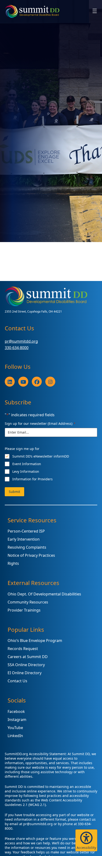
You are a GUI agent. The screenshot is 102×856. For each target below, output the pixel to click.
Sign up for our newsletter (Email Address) (40, 423)
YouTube (15, 727)
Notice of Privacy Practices (31, 555)
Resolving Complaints (27, 547)
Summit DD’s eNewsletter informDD (40, 456)
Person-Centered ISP (26, 531)
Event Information (26, 464)
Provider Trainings (24, 610)
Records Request (23, 648)
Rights (13, 563)
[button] (86, 840)
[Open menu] (94, 10)
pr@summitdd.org (21, 341)
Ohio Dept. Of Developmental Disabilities (44, 594)
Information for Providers (32, 479)
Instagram (17, 719)
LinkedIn (15, 735)
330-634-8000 (16, 347)
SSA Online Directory (26, 664)
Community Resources (28, 602)
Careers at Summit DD (28, 656)
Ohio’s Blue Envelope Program (35, 640)
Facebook (16, 711)
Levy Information (25, 471)
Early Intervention (24, 539)
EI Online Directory (25, 672)
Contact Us (17, 680)
